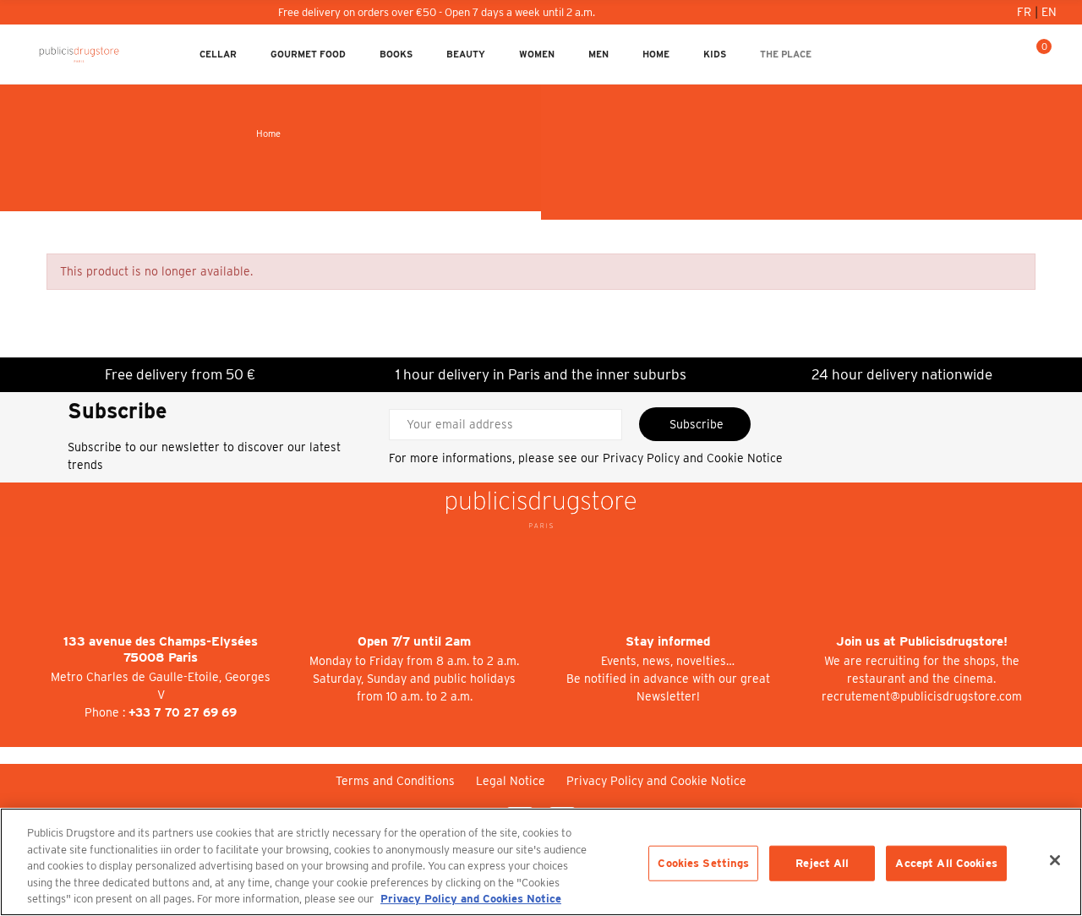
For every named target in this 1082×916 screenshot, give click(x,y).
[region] (541, 862)
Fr (1026, 12)
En (1049, 12)
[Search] (1010, 54)
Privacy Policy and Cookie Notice (693, 458)
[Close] (1055, 860)
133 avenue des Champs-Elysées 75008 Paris (160, 649)
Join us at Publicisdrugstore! (922, 641)
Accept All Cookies (946, 863)
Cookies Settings (703, 863)
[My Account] (983, 54)
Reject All (822, 863)
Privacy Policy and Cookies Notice (470, 898)
